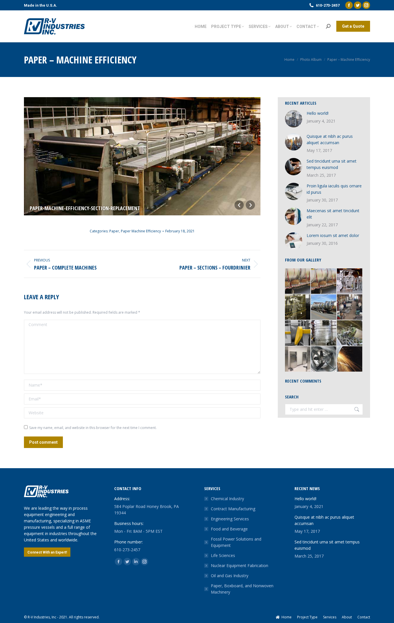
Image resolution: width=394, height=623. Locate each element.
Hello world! (318, 113)
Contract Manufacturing (233, 508)
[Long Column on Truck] (324, 307)
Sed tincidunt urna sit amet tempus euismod (332, 164)
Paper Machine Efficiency (141, 231)
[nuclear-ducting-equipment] (324, 333)
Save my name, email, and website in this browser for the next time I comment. (93, 427)
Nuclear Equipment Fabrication (239, 565)
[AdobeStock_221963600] (350, 359)
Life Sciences (223, 555)
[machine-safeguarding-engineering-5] (298, 307)
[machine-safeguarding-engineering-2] (298, 333)
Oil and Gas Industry (229, 575)
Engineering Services (230, 519)
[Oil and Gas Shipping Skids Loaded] (298, 281)
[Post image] (293, 118)
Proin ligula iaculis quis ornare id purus (334, 189)
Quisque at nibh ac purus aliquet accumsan (330, 139)
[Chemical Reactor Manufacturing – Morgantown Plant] (350, 307)
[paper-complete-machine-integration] (350, 333)
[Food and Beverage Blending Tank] (324, 359)
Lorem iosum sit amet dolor (333, 235)
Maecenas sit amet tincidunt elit (333, 214)
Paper (114, 231)
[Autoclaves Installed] (298, 359)
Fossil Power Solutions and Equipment (236, 542)
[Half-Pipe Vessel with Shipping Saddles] (324, 281)
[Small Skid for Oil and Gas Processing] (350, 281)
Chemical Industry (227, 498)
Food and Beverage (229, 529)
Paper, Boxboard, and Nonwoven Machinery (242, 589)
